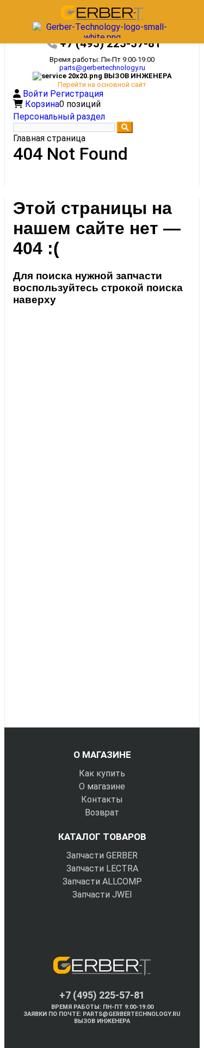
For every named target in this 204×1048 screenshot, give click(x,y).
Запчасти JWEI (102, 894)
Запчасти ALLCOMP (102, 881)
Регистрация (76, 94)
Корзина (42, 104)
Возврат (102, 812)
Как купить (102, 773)
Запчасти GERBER (102, 855)
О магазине (102, 786)
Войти (36, 94)
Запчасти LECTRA (102, 868)
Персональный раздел (59, 116)
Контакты (102, 799)
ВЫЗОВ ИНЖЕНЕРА (102, 1021)
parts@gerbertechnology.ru (102, 68)
